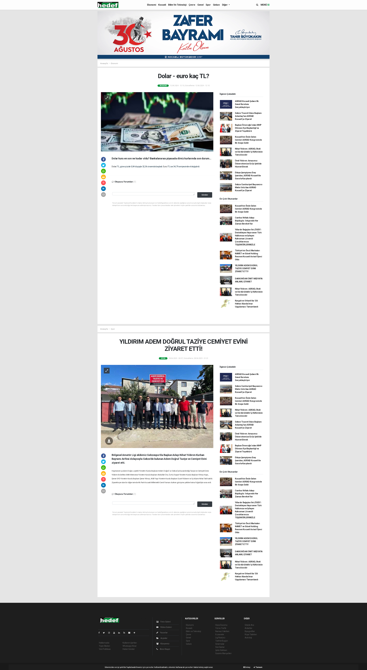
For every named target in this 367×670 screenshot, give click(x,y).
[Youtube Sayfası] (115, 633)
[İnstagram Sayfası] (110, 633)
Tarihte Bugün (221, 641)
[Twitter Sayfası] (105, 633)
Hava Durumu (221, 625)
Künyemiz (164, 643)
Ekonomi (151, 4)
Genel (200, 4)
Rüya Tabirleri (251, 634)
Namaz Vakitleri (222, 631)
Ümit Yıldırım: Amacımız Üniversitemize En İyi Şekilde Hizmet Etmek (248, 164)
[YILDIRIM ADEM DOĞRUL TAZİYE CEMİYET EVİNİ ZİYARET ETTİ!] (157, 406)
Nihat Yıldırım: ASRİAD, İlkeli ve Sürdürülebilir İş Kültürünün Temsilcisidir (249, 152)
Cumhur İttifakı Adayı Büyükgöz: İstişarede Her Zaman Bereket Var (246, 221)
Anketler (248, 628)
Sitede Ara (249, 625)
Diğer (225, 4)
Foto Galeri (165, 622)
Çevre (192, 4)
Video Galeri (166, 627)
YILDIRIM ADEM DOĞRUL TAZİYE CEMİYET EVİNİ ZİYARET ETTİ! (246, 268)
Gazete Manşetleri (223, 653)
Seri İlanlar (220, 647)
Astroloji (248, 637)
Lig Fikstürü (220, 637)
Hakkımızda (104, 643)
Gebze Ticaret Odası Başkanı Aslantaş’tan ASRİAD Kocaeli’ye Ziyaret (248, 116)
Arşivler (163, 638)
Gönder (205, 195)
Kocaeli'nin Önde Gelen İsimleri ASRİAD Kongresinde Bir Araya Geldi (248, 140)
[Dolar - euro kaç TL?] (157, 122)
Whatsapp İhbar (129, 646)
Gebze (216, 4)
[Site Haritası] (130, 633)
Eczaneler (219, 634)
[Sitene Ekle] (135, 633)
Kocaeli (162, 4)
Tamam (258, 667)
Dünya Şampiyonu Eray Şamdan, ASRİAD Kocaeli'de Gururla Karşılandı (248, 175)
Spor (208, 4)
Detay (247, 667)
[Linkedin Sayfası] (120, 633)
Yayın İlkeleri (104, 646)
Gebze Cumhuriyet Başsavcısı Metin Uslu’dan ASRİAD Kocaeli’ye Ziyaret (248, 187)
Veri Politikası (105, 649)
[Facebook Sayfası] (100, 633)
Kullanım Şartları (130, 643)
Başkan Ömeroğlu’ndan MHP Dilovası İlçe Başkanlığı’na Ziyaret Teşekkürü (248, 128)
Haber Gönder (129, 649)
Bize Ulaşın (164, 649)
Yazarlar (164, 632)
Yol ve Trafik (220, 628)
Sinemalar (219, 644)
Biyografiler (250, 631)
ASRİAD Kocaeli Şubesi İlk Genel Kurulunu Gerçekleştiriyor (247, 104)
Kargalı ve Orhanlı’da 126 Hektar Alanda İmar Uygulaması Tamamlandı (246, 304)
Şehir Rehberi (221, 650)
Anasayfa (104, 63)
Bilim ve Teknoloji (177, 4)
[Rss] (125, 633)
